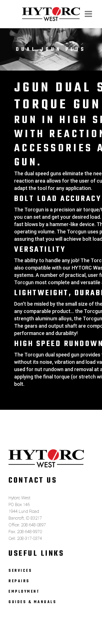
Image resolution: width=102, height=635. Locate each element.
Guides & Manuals (32, 602)
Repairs (19, 581)
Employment (24, 592)
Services (20, 571)
